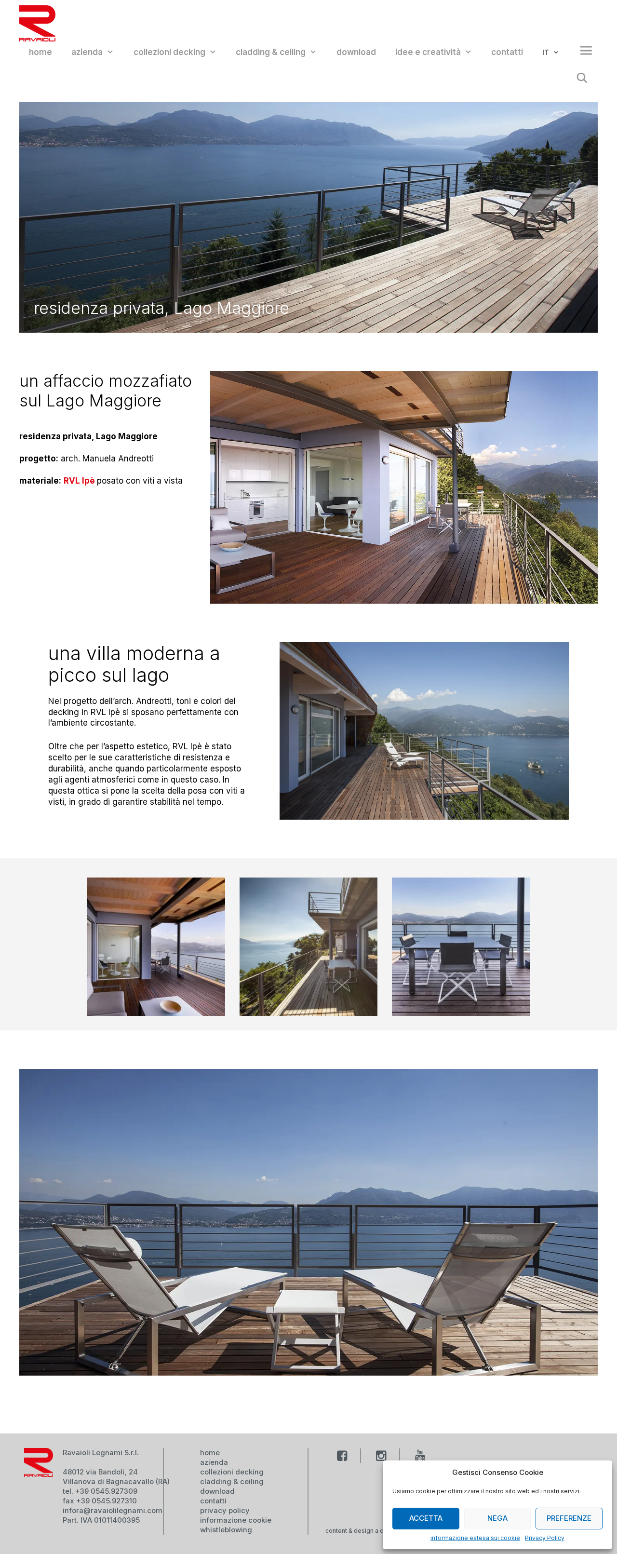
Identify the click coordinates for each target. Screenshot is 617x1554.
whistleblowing (226, 1530)
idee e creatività (428, 52)
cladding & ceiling (271, 52)
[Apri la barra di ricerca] (582, 79)
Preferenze (569, 1518)
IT (545, 52)
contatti (507, 52)
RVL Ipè (80, 481)
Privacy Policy (544, 1537)
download (356, 52)
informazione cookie (235, 1520)
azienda (87, 52)
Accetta (426, 1518)
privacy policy (225, 1510)
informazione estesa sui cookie (475, 1537)
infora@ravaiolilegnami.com (112, 1510)
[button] (581, 52)
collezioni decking (169, 52)
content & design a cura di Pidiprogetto (381, 1530)
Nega (497, 1518)
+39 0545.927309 (106, 1491)
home (40, 52)
